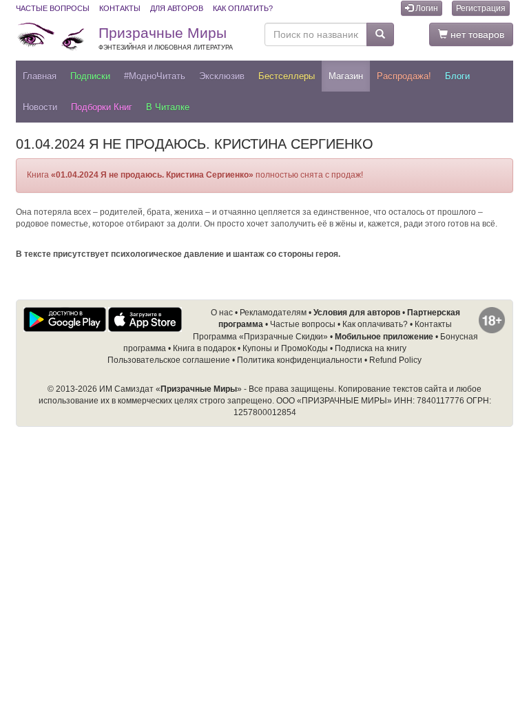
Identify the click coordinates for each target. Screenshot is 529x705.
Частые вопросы (53, 8)
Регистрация (481, 8)
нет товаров (476, 34)
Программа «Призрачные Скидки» (260, 336)
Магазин (346, 76)
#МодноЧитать (154, 76)
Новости (40, 107)
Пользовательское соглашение (168, 360)
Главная (39, 76)
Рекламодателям (273, 312)
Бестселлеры (286, 76)
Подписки (90, 76)
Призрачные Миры (165, 38)
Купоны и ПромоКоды (285, 348)
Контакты (120, 8)
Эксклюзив (222, 76)
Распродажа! (404, 76)
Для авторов (176, 8)
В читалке (167, 107)
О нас (222, 312)
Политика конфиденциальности (299, 360)
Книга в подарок (204, 348)
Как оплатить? (243, 8)
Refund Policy (395, 360)
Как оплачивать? (375, 324)
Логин (425, 8)
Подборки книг (101, 107)
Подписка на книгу (370, 348)
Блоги (457, 76)
